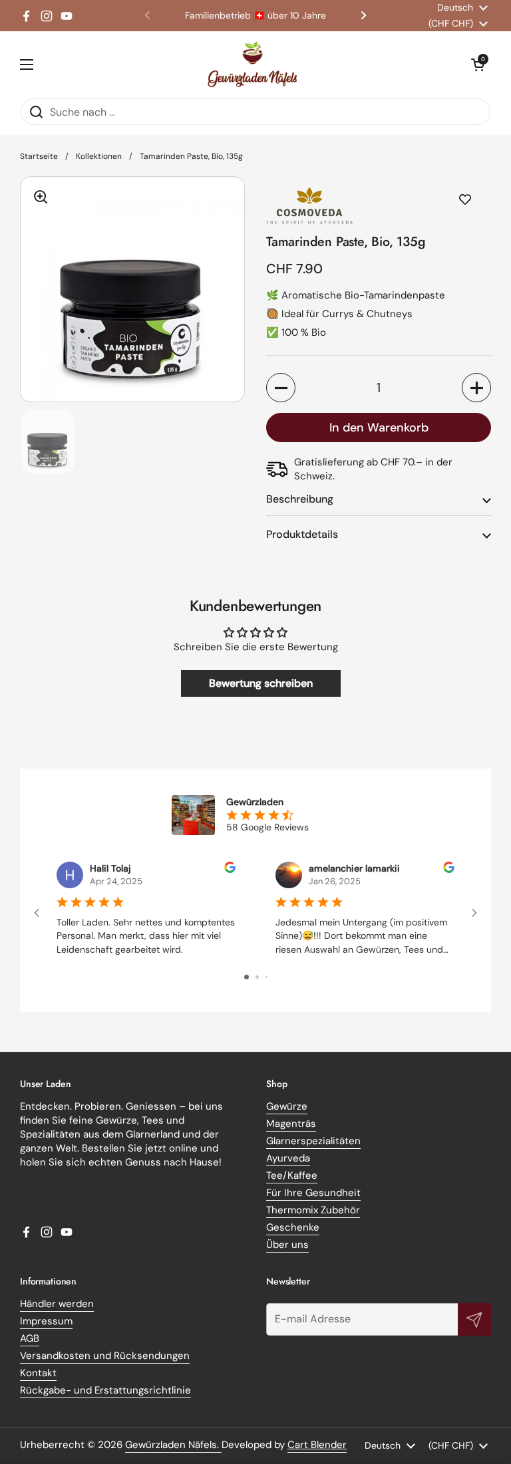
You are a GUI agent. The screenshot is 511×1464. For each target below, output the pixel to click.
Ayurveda (288, 1158)
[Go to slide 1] (246, 977)
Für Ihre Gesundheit (313, 1192)
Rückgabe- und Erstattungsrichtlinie (105, 1390)
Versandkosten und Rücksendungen (105, 1355)
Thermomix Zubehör (313, 1210)
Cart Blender (317, 1444)
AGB (29, 1338)
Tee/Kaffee (291, 1175)
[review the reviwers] (230, 870)
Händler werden (57, 1303)
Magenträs (291, 1123)
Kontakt (38, 1373)
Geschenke (292, 1227)
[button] (477, 64)
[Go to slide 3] (266, 977)
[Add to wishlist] (465, 200)
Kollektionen (99, 156)
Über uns (287, 1244)
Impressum (46, 1321)
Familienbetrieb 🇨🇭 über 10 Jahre (255, 16)
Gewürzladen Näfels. (173, 1444)
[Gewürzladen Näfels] (252, 64)
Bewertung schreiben (261, 683)
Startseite (39, 156)
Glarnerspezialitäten (313, 1141)
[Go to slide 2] (257, 977)
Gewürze (286, 1106)
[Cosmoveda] (378, 205)
